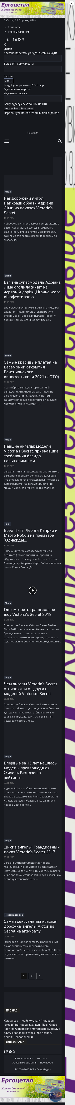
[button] (6, 141)
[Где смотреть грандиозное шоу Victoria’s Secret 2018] (33, 590)
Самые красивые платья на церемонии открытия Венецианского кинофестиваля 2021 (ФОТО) (31, 369)
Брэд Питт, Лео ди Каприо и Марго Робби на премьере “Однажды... (31, 535)
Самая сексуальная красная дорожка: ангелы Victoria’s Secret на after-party (31, 926)
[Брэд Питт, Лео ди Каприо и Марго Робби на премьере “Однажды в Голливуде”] (33, 511)
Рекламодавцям (18, 32)
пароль (8, 76)
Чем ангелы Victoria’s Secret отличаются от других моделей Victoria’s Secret (30, 689)
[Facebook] (14, 39)
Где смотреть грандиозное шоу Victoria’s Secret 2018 (29, 612)
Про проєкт (46, 1062)
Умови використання (24, 1062)
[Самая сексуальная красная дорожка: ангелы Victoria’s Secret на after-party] (33, 902)
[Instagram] (16, 39)
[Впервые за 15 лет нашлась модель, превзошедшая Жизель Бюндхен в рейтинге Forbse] (33, 744)
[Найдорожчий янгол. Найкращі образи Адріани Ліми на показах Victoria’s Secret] (33, 179)
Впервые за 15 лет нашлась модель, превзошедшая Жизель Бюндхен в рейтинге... (30, 770)
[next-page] (40, 976)
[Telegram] (19, 39)
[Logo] (26, 158)
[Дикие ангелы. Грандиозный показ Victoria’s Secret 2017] (33, 828)
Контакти (14, 27)
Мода (8, 191)
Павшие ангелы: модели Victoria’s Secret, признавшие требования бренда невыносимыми (31, 453)
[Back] (5, 45)
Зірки (8, 275)
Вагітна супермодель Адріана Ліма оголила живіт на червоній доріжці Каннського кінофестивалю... (32, 289)
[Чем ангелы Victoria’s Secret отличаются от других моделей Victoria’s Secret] (33, 664)
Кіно (7, 524)
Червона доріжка (14, 914)
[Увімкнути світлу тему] (8, 40)
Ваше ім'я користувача (19, 63)
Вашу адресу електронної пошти (25, 104)
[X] (23, 39)
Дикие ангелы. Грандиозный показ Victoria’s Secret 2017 (32, 849)
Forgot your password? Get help (24, 85)
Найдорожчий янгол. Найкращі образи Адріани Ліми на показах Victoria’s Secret (28, 205)
